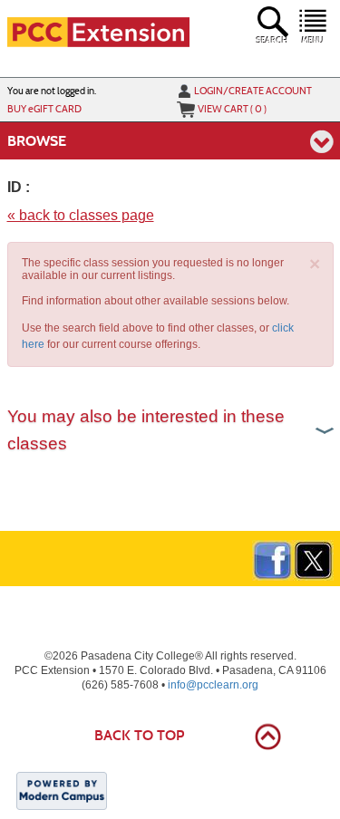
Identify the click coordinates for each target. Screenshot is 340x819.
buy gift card (44, 108)
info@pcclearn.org (213, 685)
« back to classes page (80, 215)
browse (36, 140)
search (272, 40)
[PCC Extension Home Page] (98, 30)
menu (313, 40)
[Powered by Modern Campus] (61, 790)
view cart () (232, 108)
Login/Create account (253, 90)
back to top (139, 735)
